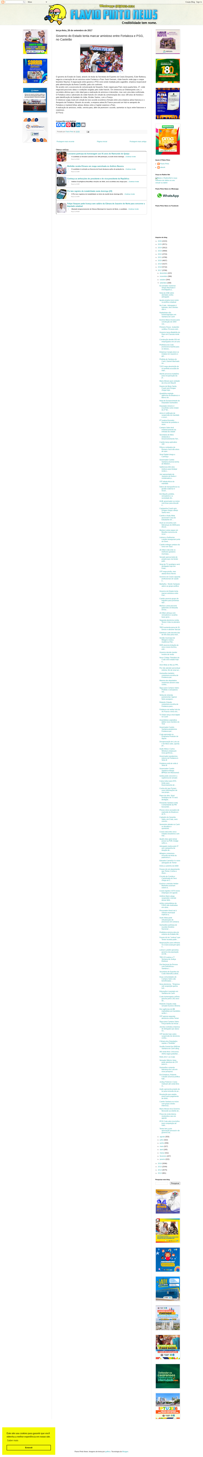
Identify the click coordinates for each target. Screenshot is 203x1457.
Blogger (125, 1452)
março (162, 1153)
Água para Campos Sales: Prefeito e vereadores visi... (169, 690)
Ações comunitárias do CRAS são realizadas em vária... (169, 905)
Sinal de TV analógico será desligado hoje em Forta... (170, 566)
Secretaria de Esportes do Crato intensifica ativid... (169, 973)
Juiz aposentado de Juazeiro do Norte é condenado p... (168, 476)
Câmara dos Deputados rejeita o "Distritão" (168, 1042)
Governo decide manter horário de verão (168, 653)
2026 (160, 241)
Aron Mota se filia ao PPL (169, 665)
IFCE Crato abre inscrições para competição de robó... (170, 1123)
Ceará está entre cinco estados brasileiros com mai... (169, 834)
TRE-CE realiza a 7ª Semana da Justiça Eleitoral (168, 959)
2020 (160, 261)
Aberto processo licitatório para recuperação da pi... (169, 376)
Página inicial (102, 142)
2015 (160, 1167)
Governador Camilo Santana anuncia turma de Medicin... (169, 462)
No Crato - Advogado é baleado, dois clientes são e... (169, 307)
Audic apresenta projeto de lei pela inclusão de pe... (170, 1090)
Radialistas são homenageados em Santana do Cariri (168, 315)
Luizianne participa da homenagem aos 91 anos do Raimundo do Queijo (98, 154)
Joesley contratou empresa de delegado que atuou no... (170, 1029)
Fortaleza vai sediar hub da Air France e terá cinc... (170, 710)
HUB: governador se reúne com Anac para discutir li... (170, 503)
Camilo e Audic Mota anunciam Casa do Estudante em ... (168, 518)
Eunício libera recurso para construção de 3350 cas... (170, 322)
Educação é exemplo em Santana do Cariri (169, 992)
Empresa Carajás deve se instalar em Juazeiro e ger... (169, 354)
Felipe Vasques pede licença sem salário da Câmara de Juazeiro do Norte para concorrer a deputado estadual (106, 205)
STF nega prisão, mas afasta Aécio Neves (168, 572)
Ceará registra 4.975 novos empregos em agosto (170, 892)
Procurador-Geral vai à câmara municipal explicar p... (168, 913)
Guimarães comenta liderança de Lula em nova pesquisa (168, 1070)
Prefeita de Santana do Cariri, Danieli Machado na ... (169, 361)
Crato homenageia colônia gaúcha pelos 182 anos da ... (170, 999)
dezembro (164, 273)
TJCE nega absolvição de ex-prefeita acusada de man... (169, 368)
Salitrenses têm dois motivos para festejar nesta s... (168, 469)
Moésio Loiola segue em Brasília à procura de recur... (169, 532)
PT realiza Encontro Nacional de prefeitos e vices (169, 422)
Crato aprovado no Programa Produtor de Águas (169, 736)
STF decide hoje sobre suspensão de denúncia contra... (170, 1036)
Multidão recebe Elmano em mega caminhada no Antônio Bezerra (95, 166)
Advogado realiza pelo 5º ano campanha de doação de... (169, 848)
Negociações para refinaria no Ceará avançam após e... (170, 945)
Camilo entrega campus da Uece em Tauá (170, 546)
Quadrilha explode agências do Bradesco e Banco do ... (170, 395)
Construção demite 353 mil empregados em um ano (170, 340)
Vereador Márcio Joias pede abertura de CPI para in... (169, 1062)
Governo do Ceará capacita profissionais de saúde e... (170, 579)
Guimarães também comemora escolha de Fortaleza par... (169, 675)
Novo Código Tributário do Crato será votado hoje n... (169, 660)
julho (162, 1140)
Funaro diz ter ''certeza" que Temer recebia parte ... (170, 938)
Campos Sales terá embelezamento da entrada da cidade (168, 430)
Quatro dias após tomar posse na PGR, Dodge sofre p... (169, 841)
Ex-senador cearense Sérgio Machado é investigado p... (168, 288)
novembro (164, 276)
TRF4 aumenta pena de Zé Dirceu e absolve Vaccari (170, 628)
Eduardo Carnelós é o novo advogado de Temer (170, 862)
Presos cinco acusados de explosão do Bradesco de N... (169, 812)
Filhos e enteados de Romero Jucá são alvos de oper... (169, 449)
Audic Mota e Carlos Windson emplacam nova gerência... (168, 751)
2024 (160, 248)
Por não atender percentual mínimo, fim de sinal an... (170, 669)
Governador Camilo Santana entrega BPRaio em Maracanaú (169, 771)
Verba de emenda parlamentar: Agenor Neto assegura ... (168, 697)
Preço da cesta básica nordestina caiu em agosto (168, 1116)
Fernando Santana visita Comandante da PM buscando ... (169, 805)
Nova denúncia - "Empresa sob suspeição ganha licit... (170, 986)
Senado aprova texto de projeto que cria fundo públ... (169, 559)
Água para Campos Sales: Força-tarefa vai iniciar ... (170, 1023)
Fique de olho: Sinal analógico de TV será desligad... (169, 798)
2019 (160, 264)
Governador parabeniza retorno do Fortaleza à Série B (169, 758)
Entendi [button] (28, 1447)
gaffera (107, 1452)
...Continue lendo (130, 156)
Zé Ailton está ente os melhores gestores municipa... (168, 552)
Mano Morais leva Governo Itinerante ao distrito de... (170, 1110)
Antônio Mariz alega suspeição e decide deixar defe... (168, 898)
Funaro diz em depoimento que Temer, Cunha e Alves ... (170, 871)
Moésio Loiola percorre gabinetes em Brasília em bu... (169, 608)
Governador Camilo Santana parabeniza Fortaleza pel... (168, 729)
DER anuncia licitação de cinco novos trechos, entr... (169, 647)
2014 (160, 1170)
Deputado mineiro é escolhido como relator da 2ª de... (169, 408)
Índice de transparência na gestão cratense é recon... (170, 489)
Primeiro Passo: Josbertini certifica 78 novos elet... (169, 328)
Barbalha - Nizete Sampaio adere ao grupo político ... (170, 586)
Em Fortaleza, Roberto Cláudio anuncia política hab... (170, 1077)
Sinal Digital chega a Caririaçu (167, 455)
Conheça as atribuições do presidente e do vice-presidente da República (98, 179)
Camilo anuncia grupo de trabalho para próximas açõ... (169, 601)
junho (162, 1143)
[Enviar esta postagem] (87, 131)
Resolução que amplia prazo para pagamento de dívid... (169, 1096)
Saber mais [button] (12, 1440)
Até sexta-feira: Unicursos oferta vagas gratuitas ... (169, 1053)
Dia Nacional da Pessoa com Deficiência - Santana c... (169, 966)
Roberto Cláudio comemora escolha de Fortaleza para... (169, 704)
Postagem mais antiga (138, 142)
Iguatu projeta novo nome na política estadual (169, 301)
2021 (160, 257)
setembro (163, 283)
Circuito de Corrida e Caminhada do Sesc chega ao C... (168, 878)
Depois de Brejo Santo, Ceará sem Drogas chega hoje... (168, 388)
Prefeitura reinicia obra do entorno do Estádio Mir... (170, 933)
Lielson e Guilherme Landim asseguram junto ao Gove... (170, 539)
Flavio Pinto (164, 164)
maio (162, 1146)
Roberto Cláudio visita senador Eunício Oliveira (170, 1005)
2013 (160, 1173)
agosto (162, 1137)
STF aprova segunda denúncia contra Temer (169, 1017)
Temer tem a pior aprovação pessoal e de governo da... (170, 1131)
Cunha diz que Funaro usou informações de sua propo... (168, 790)
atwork (162, 167)
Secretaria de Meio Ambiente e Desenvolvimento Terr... (169, 437)
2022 (160, 254)
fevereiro (163, 1156)
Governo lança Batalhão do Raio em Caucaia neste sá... (170, 334)
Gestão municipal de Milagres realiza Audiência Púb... (167, 640)
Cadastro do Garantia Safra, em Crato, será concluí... (168, 819)
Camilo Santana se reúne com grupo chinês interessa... (169, 1104)
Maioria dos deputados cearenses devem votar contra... (169, 683)
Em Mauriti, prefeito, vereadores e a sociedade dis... (167, 496)
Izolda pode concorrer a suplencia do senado (168, 777)
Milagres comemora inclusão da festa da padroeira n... (168, 855)
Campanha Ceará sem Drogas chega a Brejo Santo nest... (169, 510)
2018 (160, 267)
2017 (160, 270)
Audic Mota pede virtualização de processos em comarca (169, 920)
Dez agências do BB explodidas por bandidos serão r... (170, 1011)
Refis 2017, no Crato (167, 1057)
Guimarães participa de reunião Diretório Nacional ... (168, 927)
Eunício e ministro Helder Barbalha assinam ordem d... (169, 886)
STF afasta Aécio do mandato (167, 482)
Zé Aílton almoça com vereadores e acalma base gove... (168, 615)
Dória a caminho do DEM (169, 866)
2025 (160, 244)
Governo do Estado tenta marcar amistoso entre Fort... (169, 593)
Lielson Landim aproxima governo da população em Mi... (169, 952)
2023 (160, 251)
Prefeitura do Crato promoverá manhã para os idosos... (169, 347)
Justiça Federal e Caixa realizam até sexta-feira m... (169, 1084)
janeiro (162, 1159)
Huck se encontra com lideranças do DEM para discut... (170, 525)
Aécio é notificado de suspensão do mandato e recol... (169, 415)
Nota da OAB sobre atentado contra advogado (167, 295)
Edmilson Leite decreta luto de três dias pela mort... (170, 634)
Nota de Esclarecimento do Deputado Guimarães (170, 402)
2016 (160, 1163)
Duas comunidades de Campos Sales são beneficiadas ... (168, 979)
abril (162, 1150)
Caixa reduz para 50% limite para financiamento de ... (168, 783)
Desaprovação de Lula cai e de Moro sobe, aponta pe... (169, 744)
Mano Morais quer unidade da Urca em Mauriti (170, 382)
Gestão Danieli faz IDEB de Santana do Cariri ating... (170, 1047)
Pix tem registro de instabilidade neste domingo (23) (89, 191)
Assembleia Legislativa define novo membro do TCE (169, 722)
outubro (163, 280)
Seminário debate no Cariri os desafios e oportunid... (170, 826)
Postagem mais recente (65, 142)
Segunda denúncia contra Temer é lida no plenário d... (170, 622)
